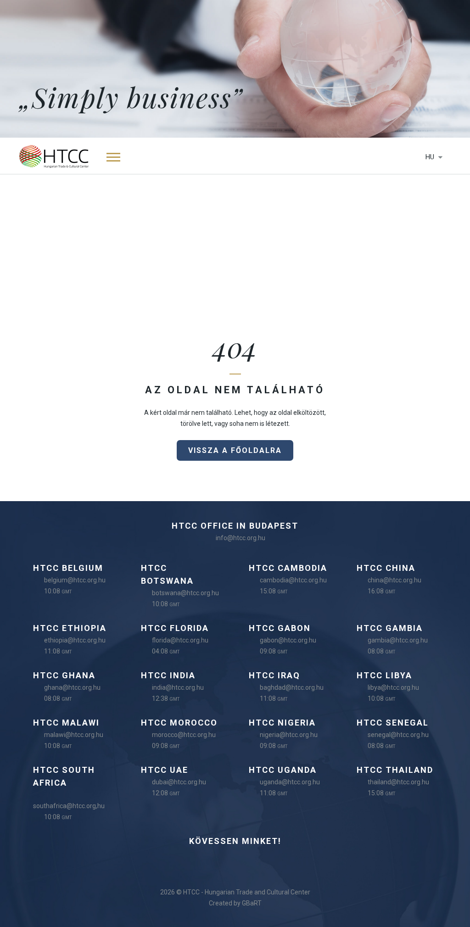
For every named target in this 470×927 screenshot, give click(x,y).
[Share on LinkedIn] (218, 861)
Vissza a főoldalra (235, 450)
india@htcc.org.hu (178, 687)
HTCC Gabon (280, 628)
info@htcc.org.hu (240, 538)
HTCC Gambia (390, 628)
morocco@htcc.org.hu (184, 734)
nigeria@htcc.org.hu (289, 734)
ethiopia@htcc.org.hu (75, 640)
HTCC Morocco (179, 722)
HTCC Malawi (66, 722)
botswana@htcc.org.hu (185, 593)
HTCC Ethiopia (69, 628)
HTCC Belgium (68, 568)
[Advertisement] (235, 243)
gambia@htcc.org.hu (398, 640)
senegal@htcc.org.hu (398, 734)
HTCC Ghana (64, 675)
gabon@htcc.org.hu (288, 640)
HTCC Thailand (395, 770)
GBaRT (252, 903)
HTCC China (386, 568)
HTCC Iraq (274, 675)
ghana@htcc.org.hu (72, 687)
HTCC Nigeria (282, 722)
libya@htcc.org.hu (393, 687)
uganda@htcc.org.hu (290, 782)
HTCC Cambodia (288, 568)
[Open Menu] (113, 156)
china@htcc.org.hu (394, 580)
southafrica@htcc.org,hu (69, 806)
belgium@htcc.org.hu (75, 580)
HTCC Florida (175, 628)
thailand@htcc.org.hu (398, 782)
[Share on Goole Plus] (285, 861)
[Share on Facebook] (185, 861)
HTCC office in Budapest (235, 526)
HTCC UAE (164, 770)
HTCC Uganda (283, 770)
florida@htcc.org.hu (180, 640)
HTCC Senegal (393, 722)
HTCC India (168, 675)
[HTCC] (54, 155)
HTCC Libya (384, 675)
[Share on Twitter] (252, 861)
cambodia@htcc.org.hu (293, 580)
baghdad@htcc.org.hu (292, 687)
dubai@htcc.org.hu (179, 782)
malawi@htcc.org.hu (73, 734)
